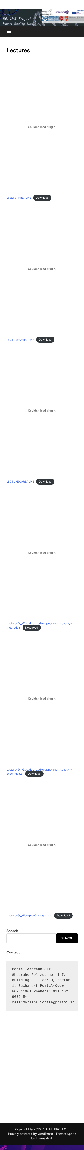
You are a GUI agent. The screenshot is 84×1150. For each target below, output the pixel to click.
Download (42, 197)
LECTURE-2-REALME (20, 339)
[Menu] (9, 31)
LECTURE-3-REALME (20, 481)
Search (12, 931)
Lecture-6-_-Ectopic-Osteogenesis (29, 915)
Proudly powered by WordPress (31, 1134)
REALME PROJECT (55, 1129)
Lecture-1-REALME (18, 197)
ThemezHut (44, 1138)
